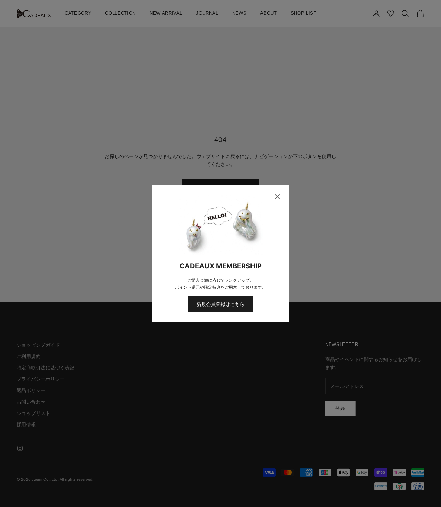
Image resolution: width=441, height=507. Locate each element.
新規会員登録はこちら (220, 304)
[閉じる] (277, 196)
